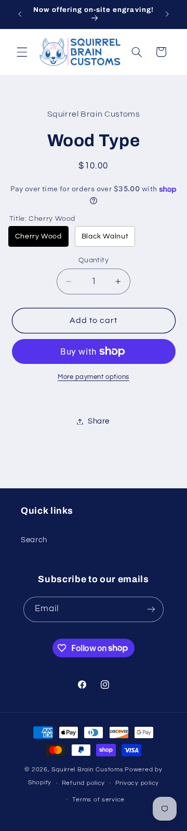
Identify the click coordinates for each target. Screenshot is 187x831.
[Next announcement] (167, 14)
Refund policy (83, 783)
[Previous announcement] (19, 14)
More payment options (93, 377)
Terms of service (98, 799)
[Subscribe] (151, 609)
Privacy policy (137, 783)
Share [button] (99, 421)
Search (34, 540)
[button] (22, 52)
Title (42, 218)
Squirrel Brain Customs (87, 769)
